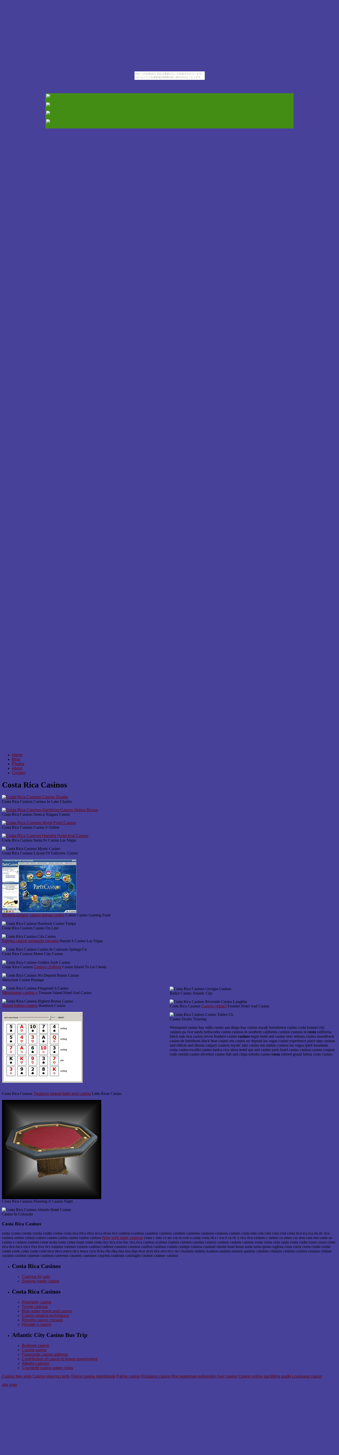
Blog (16, 759)
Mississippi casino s (19, 993)
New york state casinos (122, 1238)
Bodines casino (35, 1345)
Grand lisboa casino (19, 1005)
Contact (19, 773)
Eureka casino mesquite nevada (30, 941)
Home (17, 755)
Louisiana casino (307, 1376)
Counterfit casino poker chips (47, 1368)
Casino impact (214, 1006)
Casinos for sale (36, 1276)
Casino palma (34, 1350)
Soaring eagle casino (40, 1281)
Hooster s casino (36, 1324)
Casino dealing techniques (45, 1315)
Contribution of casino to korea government (59, 1359)
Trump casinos (35, 1306)
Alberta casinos (35, 1363)
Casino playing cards (51, 1376)
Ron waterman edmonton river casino (204, 1376)
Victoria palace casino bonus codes (33, 915)
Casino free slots (17, 1376)
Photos (18, 764)
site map (9, 1385)
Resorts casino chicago (42, 1320)
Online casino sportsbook (93, 1376)
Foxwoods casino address (45, 1354)
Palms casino (128, 1376)
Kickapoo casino (155, 1376)
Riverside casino (36, 1302)
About (17, 768)
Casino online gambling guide (264, 1376)
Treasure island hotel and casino (62, 1093)
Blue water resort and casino (47, 1311)
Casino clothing (47, 967)
